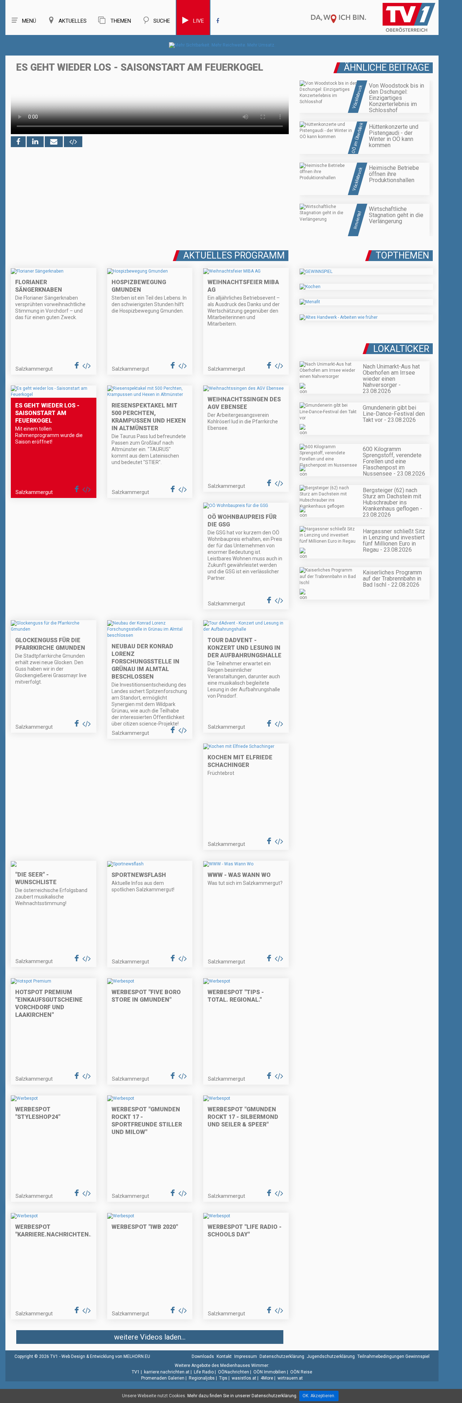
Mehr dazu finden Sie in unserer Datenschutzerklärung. (242, 1395)
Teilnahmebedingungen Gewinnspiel (393, 1356)
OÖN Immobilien (269, 1372)
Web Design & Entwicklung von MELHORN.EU (105, 1356)
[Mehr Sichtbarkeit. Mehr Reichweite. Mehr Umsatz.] (222, 45)
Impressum (245, 1356)
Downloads (203, 1356)
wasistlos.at (244, 1378)
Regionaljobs (202, 1378)
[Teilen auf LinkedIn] (35, 141)
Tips (223, 1378)
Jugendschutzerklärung (331, 1356)
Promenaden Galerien (162, 1378)
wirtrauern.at (290, 1378)
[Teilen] (54, 141)
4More (267, 1378)
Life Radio (204, 1372)
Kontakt (224, 1356)
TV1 (136, 1372)
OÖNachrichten (233, 1372)
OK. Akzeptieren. (318, 1395)
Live (198, 21)
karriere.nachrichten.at (166, 1372)
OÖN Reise (301, 1372)
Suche (161, 21)
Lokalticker (401, 349)
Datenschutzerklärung (282, 1356)
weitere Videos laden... (150, 1337)
